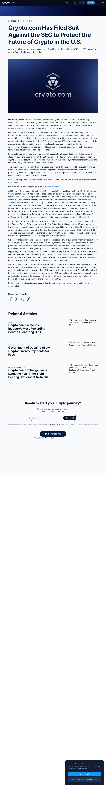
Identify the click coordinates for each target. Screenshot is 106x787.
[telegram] (22, 299)
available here (53, 187)
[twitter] (16, 299)
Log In (82, 3)
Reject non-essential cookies (84, 779)
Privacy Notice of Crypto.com (55, 424)
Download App (54, 434)
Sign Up (91, 3)
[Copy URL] (28, 299)
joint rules (16, 202)
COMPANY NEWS (26, 21)
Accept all (84, 774)
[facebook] (10, 299)
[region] (84, 772)
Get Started (70, 418)
